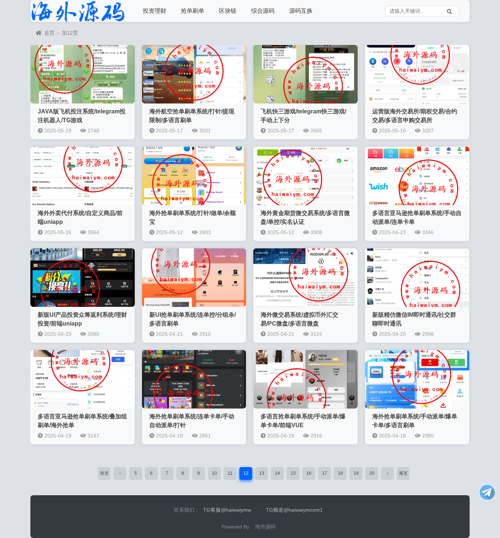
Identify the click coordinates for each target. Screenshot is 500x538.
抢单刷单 (192, 11)
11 (230, 473)
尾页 (403, 473)
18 (340, 473)
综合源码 (263, 11)
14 (277, 473)
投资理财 (154, 11)
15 (293, 473)
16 (308, 473)
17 (324, 473)
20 (371, 473)
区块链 (227, 11)
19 (356, 473)
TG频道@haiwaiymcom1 (294, 510)
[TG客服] (487, 492)
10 (214, 473)
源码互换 (301, 11)
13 (261, 473)
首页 (49, 33)
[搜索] (449, 10)
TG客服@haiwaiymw (227, 510)
